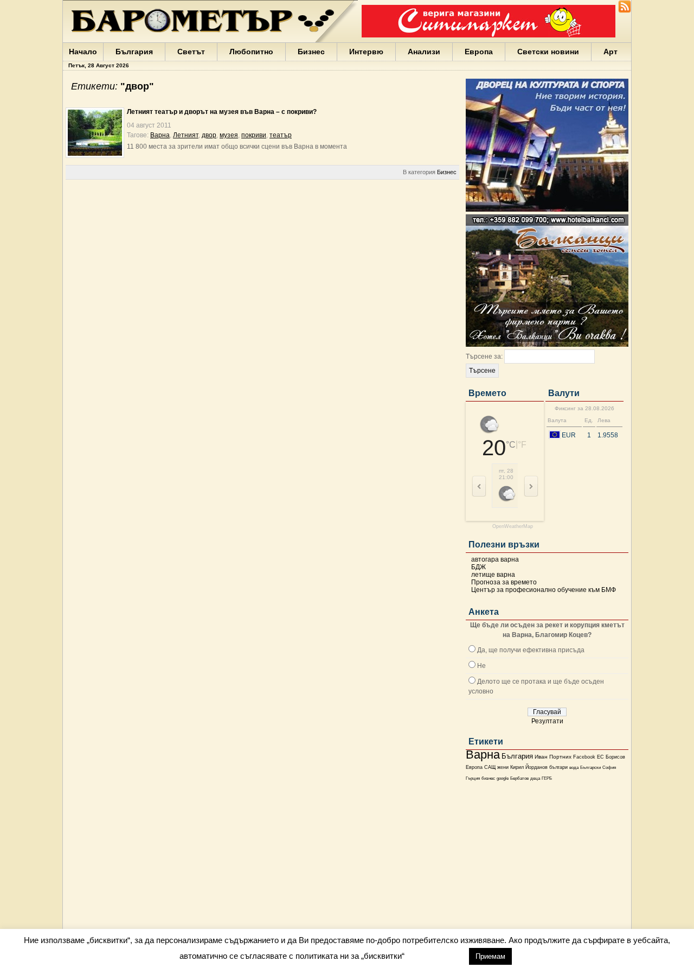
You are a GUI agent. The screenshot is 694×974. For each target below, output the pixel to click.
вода (574, 767)
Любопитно (251, 51)
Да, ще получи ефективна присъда (530, 650)
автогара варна (495, 559)
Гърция (473, 778)
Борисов (615, 757)
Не (481, 666)
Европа (479, 51)
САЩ (490, 767)
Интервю (366, 51)
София (609, 767)
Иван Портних (553, 757)
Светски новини (548, 51)
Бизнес (311, 51)
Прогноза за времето (504, 582)
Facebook (584, 757)
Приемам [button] (490, 956)
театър (280, 135)
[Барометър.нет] (624, 11)
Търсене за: (484, 356)
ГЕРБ (547, 778)
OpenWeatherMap (512, 526)
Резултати (547, 721)
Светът (191, 51)
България (134, 51)
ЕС (600, 757)
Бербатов (519, 778)
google (503, 778)
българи (558, 767)
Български (590, 767)
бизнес (488, 778)
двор (209, 135)
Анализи (424, 51)
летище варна (493, 574)
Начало (83, 51)
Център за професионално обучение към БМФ (543, 590)
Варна (483, 754)
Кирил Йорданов (529, 767)
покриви (253, 135)
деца (535, 778)
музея (229, 135)
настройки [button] (436, 955)
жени (503, 767)
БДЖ (478, 567)
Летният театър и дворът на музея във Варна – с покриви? (222, 112)
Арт (610, 51)
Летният (185, 135)
